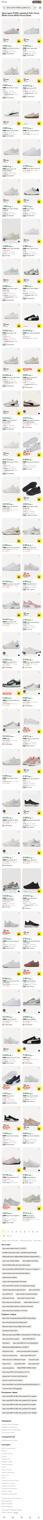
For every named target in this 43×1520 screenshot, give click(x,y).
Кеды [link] (26, 700)
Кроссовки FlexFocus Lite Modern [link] (31, 942)
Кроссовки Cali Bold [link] (31, 662)
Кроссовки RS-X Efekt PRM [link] (30, 899)
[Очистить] (34, 7)
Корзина (30, 1517)
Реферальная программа (9, 1440)
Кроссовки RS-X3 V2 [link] (11, 547)
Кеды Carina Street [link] (31, 738)
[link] (14, 1248)
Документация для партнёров (11, 1430)
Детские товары (7, 1491)
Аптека (4, 1467)
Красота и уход (6, 1470)
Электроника (6, 1459)
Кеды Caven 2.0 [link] (9, 1019)
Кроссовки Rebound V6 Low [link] (11, 701)
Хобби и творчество (8, 1472)
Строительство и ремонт (9, 1488)
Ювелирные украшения (9, 1494)
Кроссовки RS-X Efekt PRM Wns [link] (30, 378)
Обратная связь (7, 1501)
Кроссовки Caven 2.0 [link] (31, 168)
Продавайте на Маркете (9, 1427)
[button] (40, 7)
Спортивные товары (8, 1483)
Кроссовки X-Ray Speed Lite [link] (30, 507)
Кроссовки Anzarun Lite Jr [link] (31, 779)
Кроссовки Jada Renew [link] (30, 49)
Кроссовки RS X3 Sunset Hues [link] (10, 507)
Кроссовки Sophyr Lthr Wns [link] (10, 209)
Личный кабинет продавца (10, 1424)
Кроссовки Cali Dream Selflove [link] (9, 169)
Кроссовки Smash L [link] (11, 130)
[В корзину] (18, 41)
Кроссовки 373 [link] (29, 547)
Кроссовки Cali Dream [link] (9, 333)
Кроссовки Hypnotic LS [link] (31, 1136)
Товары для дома (7, 1464)
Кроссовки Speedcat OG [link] (31, 333)
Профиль (38, 1517)
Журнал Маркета (7, 1506)
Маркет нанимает (7, 1503)
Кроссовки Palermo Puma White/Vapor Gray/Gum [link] (31, 421)
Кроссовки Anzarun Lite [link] (31, 462)
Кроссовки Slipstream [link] (28, 209)
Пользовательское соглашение (11, 1498)
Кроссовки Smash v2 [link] (11, 48)
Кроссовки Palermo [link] (31, 130)
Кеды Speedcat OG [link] (11, 1177)
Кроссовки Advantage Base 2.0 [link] (29, 1216)
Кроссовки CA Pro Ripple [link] (10, 462)
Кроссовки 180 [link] (29, 88)
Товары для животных (9, 1486)
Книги (4, 1478)
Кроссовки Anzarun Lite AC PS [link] (31, 623)
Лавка (13, 1517)
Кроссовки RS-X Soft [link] (11, 377)
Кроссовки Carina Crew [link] (10, 779)
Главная (4, 1517)
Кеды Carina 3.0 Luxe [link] (11, 1057)
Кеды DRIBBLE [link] (29, 1019)
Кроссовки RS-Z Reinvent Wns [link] (10, 421)
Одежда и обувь (7, 1461)
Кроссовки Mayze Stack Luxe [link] (10, 289)
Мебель (4, 1451)
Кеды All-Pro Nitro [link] (10, 820)
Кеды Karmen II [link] (29, 584)
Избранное (21, 1517)
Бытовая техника (7, 1453)
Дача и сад (5, 1475)
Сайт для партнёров (8, 1432)
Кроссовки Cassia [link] (30, 1096)
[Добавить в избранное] (19, 20)
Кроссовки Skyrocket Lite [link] (31, 821)
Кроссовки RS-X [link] (10, 662)
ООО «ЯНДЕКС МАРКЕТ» (15, 1510)
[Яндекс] (16, 1513)
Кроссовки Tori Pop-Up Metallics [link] (11, 981)
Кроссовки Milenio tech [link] (30, 289)
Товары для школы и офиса (10, 1480)
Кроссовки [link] (8, 1096)
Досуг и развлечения (8, 1448)
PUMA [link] (4, 48)
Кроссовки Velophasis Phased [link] (8, 899)
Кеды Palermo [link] (29, 981)
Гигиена (4, 1456)
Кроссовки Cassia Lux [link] (10, 88)
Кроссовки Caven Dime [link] (30, 249)
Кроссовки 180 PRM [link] (11, 248)
